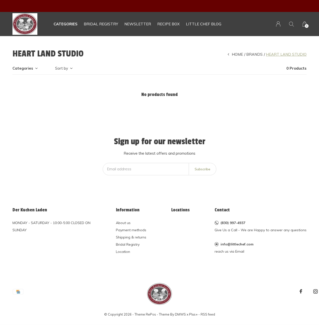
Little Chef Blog (203, 24)
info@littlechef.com (237, 244)
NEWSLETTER (137, 24)
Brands (254, 54)
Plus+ (193, 314)
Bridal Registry (128, 244)
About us (123, 223)
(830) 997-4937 (233, 223)
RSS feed (208, 314)
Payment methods (131, 230)
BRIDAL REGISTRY (101, 24)
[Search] (291, 24)
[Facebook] (301, 291)
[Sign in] (278, 24)
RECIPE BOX (168, 24)
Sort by (61, 68)
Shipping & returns (131, 237)
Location (123, 251)
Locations (180, 210)
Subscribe (202, 169)
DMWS (180, 314)
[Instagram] (315, 291)
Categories (66, 24)
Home (237, 54)
